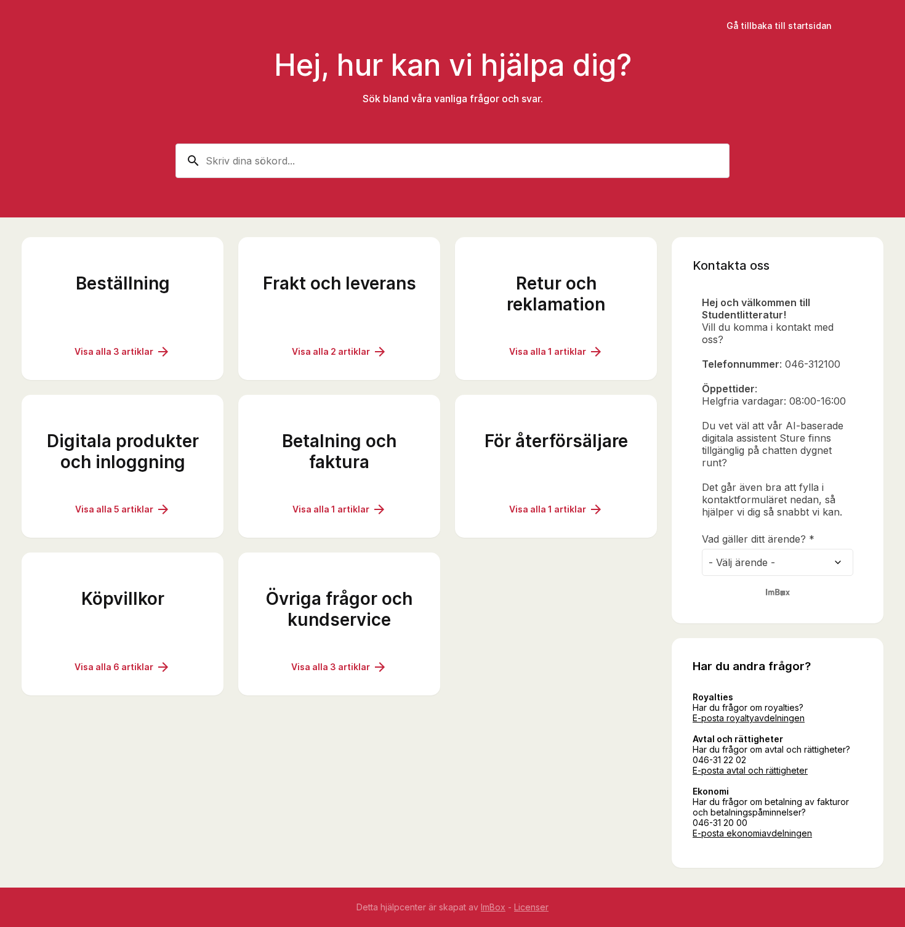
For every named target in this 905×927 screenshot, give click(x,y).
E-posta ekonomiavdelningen (752, 833)
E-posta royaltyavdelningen (749, 718)
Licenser (531, 907)
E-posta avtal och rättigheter (750, 770)
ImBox (493, 907)
